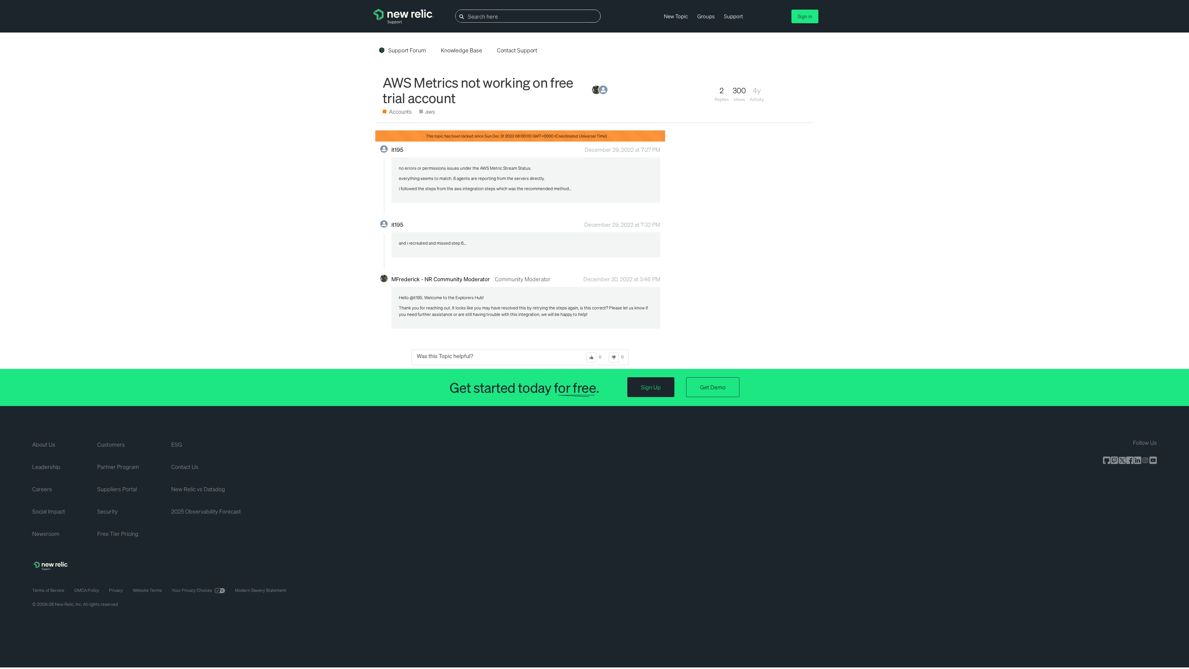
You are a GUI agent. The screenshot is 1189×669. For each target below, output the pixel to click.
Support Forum (407, 50)
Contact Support (517, 50)
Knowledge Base (461, 50)
